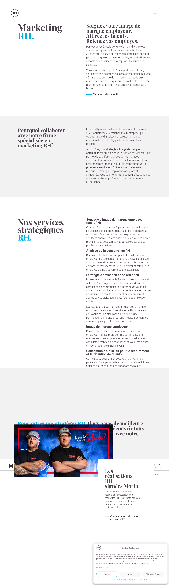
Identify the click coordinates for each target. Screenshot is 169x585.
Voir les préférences (153, 574)
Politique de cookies (120, 579)
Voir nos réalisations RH (106, 94)
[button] (163, 548)
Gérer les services (102, 567)
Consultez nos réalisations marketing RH (124, 518)
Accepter (107, 574)
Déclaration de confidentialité (137, 579)
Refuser (130, 574)
